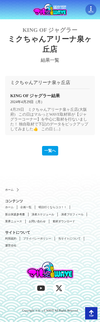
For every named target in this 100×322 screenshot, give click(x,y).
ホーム (9, 189)
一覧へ (50, 151)
